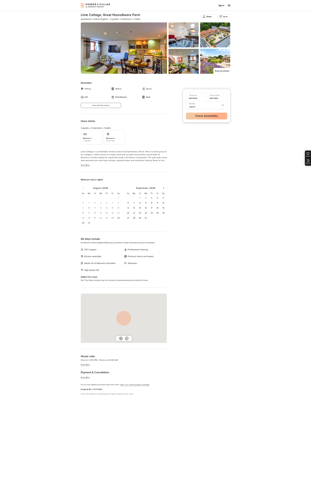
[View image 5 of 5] (215, 61)
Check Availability (206, 116)
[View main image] (124, 48)
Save (225, 16)
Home (83, 394)
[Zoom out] (127, 338)
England (113, 394)
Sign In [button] (221, 5)
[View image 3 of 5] (215, 34)
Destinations (91, 394)
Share (209, 16)
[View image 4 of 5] (184, 61)
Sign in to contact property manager (135, 385)
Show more (85, 165)
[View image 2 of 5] (184, 34)
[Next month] (163, 188)
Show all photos (222, 71)
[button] (118, 217)
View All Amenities (100, 105)
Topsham (120, 394)
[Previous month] (83, 188)
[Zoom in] (121, 338)
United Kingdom (103, 394)
